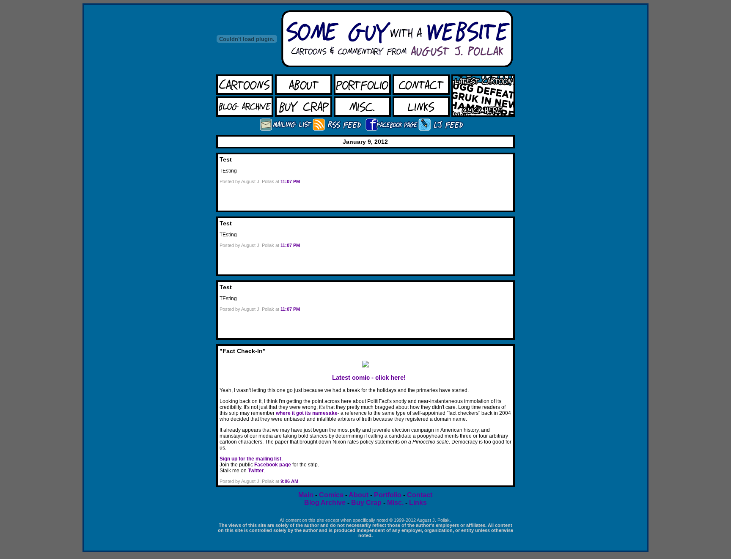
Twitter (256, 471)
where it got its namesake (307, 413)
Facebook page (272, 465)
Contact (419, 495)
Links (418, 502)
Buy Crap (367, 502)
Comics (331, 495)
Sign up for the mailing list (250, 459)
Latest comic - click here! (369, 377)
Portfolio (387, 495)
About (358, 495)
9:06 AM (289, 481)
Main (305, 495)
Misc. (395, 502)
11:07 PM (290, 181)
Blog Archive (325, 502)
